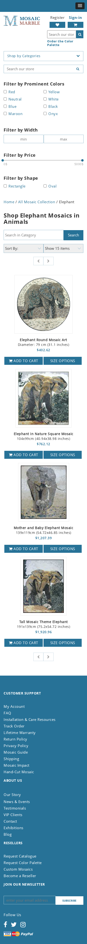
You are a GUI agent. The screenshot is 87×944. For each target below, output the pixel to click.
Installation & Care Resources (30, 719)
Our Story (12, 794)
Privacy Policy (16, 745)
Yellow (54, 92)
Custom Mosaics (18, 869)
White (53, 99)
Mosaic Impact (16, 765)
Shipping (11, 758)
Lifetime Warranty (20, 732)
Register (57, 17)
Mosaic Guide (16, 752)
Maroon (15, 114)
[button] (80, 5)
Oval (52, 186)
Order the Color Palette (60, 43)
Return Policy (15, 739)
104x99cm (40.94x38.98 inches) (43, 436)
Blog (8, 834)
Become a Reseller (20, 875)
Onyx (53, 114)
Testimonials (15, 808)
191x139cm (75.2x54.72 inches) (43, 624)
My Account (14, 706)
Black (53, 107)
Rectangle (17, 186)
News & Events (17, 801)
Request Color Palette (23, 862)
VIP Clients (13, 814)
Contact (10, 821)
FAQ (7, 712)
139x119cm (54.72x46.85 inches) (43, 530)
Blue (12, 107)
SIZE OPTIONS (62, 360)
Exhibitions (13, 827)
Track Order (14, 726)
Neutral (15, 99)
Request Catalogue (20, 856)
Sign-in (75, 17)
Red (11, 92)
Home (9, 201)
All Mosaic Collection (36, 201)
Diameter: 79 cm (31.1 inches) (43, 342)
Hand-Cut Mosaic (19, 771)
